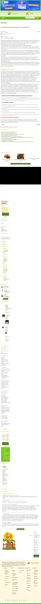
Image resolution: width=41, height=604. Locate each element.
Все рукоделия (5, 444)
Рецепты (28, 583)
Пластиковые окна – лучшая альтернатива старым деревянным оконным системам (17, 137)
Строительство (8, 582)
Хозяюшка (27, 568)
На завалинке (7, 312)
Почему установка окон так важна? (8, 133)
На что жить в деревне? (5, 251)
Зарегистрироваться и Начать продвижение (9, 117)
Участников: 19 (6, 292)
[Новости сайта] (4, 202)
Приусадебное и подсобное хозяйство (15, 583)
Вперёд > (38, 124)
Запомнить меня (3, 226)
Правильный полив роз (36, 554)
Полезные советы (29, 581)
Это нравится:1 (7, 340)
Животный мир (14, 580)
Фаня (7, 307)
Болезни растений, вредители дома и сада (7, 572)
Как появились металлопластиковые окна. (9, 132)
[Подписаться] (2, 204)
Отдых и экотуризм (29, 578)
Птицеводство (15, 586)
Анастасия (4, 244)
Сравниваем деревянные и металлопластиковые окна (11, 136)
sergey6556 (7, 315)
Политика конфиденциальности (23, 600)
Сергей (3, 252)
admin (6, 327)
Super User (4, 272)
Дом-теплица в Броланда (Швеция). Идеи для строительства (12, 134)
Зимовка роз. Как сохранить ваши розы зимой (36, 549)
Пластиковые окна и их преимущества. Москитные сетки (15, 27)
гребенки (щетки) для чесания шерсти (7, 438)
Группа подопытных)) (7, 291)
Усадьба (5, 568)
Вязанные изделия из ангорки (3, 437)
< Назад (2, 124)
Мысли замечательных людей (6, 279)
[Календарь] (6, 204)
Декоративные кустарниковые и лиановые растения (37, 536)
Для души (34, 568)
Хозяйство (5, 457)
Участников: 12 (6, 287)
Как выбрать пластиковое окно (7, 140)
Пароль (2, 223)
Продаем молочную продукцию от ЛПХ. (20, 160)
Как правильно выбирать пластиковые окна (9, 139)
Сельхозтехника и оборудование (15, 589)
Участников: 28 (6, 297)
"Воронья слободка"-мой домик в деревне (36, 572)
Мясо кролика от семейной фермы (34, 159)
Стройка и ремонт (7, 452)
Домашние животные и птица (9, 456)
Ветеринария (14, 577)
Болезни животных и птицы (14, 574)
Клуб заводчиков (6, 296)
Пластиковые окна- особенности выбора (9, 135)
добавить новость (36, 556)
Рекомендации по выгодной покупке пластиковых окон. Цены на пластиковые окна (17, 141)
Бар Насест (6, 286)
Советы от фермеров (14, 593)
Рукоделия (29, 585)
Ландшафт (7, 576)
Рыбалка (35, 585)
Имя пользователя (4, 220)
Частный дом (6, 585)
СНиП (21, 572)
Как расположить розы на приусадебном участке (36, 541)
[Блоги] (8, 202)
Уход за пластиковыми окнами (7, 138)
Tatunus (6, 305)
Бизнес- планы (13, 571)
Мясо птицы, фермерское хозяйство (7, 160)
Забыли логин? (4, 230)
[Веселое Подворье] (6, 202)
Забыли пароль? (4, 229)
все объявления (5, 213)
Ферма (12, 568)
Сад (4, 450)
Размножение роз (36, 546)
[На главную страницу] (2, 202)
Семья (28, 587)
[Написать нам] (4, 204)
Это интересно (29, 590)
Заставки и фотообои (36, 577)
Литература (22, 570)
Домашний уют (29, 571)
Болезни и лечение (7, 458)
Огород (5, 451)
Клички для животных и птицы (36, 582)
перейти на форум (20, 529)
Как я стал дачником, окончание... (5, 269)
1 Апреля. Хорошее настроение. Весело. (5, 260)
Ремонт (6, 32)
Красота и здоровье (28, 574)
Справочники (21, 568)
